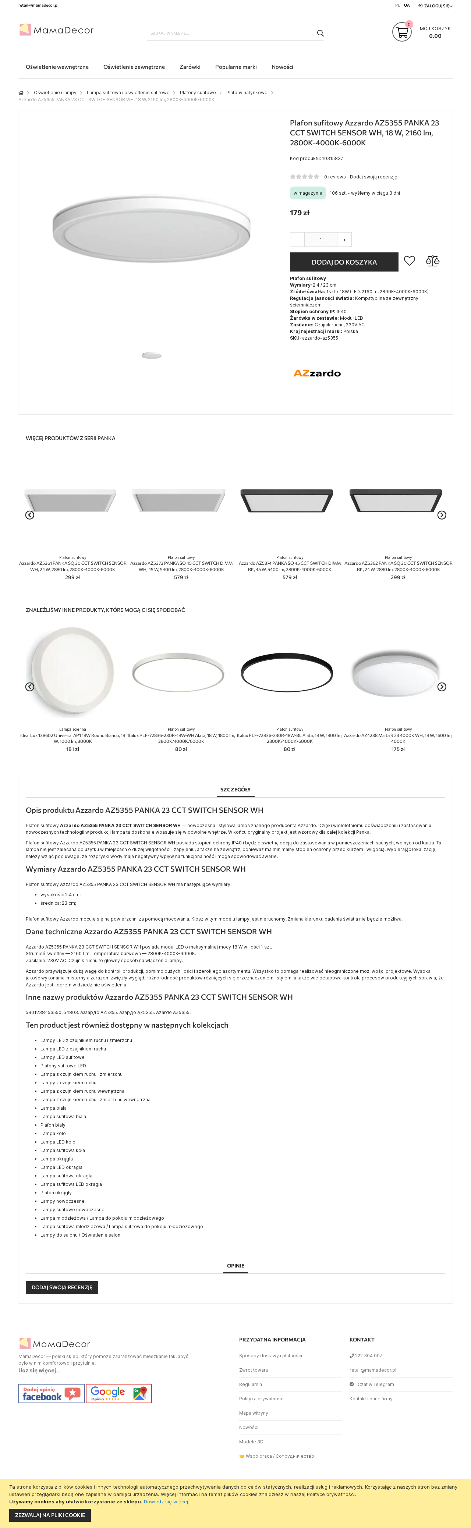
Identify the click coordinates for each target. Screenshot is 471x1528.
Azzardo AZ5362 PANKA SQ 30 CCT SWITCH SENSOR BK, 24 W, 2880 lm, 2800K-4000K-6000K (398, 563)
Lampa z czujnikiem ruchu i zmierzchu (81, 1074)
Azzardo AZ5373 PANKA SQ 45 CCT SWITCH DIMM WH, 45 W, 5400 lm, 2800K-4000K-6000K (181, 563)
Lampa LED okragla (61, 1167)
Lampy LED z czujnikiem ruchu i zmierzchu (86, 1040)
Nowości (248, 1427)
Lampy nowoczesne (62, 1201)
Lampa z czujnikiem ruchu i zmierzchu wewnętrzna (95, 1099)
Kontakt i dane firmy (371, 1398)
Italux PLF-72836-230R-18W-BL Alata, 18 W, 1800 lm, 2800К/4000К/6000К (290, 735)
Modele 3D (251, 1441)
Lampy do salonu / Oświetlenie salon (80, 1235)
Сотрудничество (295, 1456)
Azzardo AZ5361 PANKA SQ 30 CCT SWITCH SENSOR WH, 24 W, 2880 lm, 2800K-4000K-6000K (73, 563)
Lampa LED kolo (57, 1142)
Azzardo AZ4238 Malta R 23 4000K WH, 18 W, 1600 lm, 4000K (398, 735)
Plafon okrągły (56, 1192)
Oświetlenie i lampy (55, 92)
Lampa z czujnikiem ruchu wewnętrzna (82, 1091)
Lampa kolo (53, 1133)
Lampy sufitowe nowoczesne (72, 1209)
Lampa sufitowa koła (62, 1150)
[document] (236, 1503)
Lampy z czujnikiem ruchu (68, 1082)
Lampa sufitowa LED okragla (71, 1184)
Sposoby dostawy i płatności (270, 1355)
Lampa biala (53, 1108)
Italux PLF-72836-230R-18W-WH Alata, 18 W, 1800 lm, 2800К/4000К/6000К (181, 735)
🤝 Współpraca (255, 1456)
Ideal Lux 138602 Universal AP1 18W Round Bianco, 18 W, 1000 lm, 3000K (72, 735)
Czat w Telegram (376, 1384)
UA (407, 5)
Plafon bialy (52, 1125)
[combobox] (235, 33)
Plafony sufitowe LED (63, 1065)
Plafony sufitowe (198, 92)
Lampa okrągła (56, 1159)
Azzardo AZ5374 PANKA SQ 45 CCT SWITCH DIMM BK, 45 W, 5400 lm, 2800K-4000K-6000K (290, 563)
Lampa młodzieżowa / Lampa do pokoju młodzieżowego (102, 1218)
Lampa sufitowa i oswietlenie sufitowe (128, 92)
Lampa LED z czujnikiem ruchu (73, 1049)
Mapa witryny (253, 1413)
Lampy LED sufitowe (62, 1057)
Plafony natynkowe (247, 92)
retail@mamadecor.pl (373, 1370)
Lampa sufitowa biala (63, 1116)
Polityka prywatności (261, 1398)
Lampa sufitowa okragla (66, 1175)
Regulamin (250, 1384)
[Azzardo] (317, 399)
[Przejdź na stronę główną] (21, 92)
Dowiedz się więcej (166, 1501)
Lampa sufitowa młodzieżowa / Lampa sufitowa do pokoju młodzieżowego (121, 1226)
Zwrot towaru (253, 1370)
